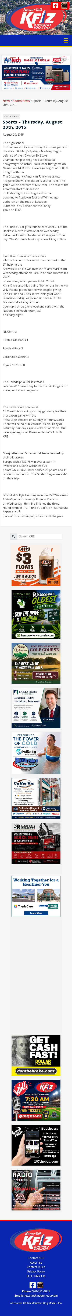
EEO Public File (36, 1276)
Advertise (36, 1262)
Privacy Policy (36, 1271)
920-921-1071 (36, 1291)
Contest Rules (36, 1267)
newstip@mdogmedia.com (36, 1295)
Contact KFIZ (36, 1258)
